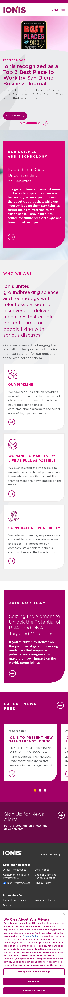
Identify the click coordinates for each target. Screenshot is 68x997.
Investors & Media (45, 900)
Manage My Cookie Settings (34, 972)
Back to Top (49, 855)
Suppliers (8, 905)
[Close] (64, 914)
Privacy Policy (43, 883)
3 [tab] (45, 790)
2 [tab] (40, 790)
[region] (34, 953)
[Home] (14, 12)
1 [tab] (35, 790)
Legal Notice (42, 870)
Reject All (34, 981)
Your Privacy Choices (18, 883)
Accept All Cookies (34, 991)
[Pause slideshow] (45, 123)
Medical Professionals (15, 900)
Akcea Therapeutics (14, 870)
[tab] (21, 123)
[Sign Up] (61, 815)
